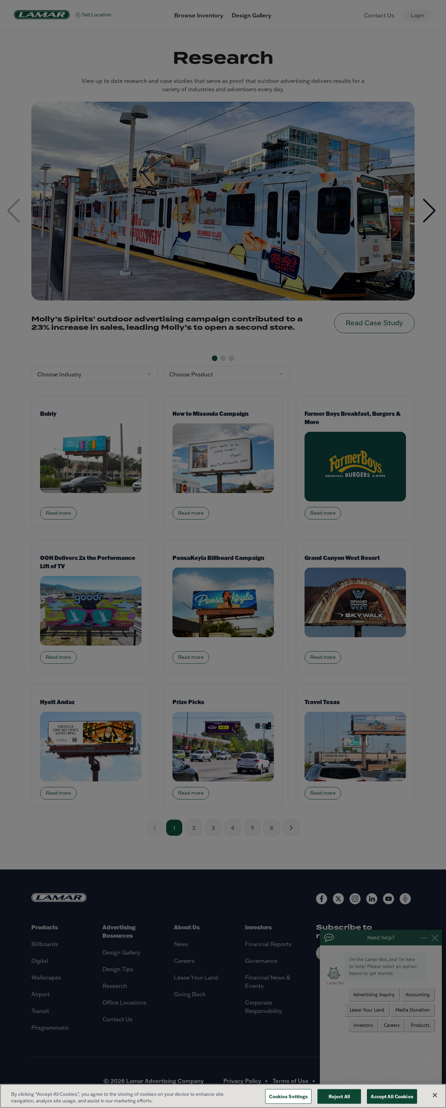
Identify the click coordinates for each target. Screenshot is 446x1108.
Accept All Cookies (392, 1096)
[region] (223, 1096)
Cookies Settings (288, 1096)
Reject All (339, 1096)
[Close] (435, 1095)
